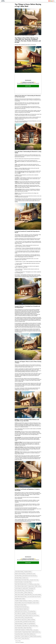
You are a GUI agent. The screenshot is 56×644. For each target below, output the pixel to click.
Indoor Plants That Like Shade (20, 596)
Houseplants (36, 629)
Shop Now (28, 86)
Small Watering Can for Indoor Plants (22, 579)
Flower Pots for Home (19, 592)
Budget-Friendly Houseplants (35, 636)
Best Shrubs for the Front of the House (30, 575)
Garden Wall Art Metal (19, 617)
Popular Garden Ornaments (20, 573)
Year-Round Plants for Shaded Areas (22, 609)
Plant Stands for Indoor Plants (20, 604)
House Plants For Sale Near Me (21, 619)
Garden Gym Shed (18, 615)
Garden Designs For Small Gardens (21, 588)
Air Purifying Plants (31, 611)
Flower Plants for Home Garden (21, 586)
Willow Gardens (38, 586)
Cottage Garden (31, 586)
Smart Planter (36, 600)
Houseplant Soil (32, 588)
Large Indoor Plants (18, 621)
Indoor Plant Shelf (28, 594)
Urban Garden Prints (29, 590)
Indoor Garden (36, 602)
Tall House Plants (29, 629)
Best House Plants (18, 577)
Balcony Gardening (31, 619)
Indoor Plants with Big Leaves (29, 634)
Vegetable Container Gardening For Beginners (23, 600)
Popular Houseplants (19, 623)
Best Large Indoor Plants (19, 590)
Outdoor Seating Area (28, 592)
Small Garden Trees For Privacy (21, 611)
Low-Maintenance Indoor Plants (33, 584)
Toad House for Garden (30, 573)
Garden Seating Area (25, 636)
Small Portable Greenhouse (20, 629)
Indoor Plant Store (25, 638)
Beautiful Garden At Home (20, 598)
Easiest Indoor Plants (28, 617)
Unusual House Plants (19, 634)
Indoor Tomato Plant (19, 627)
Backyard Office (18, 602)
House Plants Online (34, 625)
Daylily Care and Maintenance (29, 623)
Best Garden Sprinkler (37, 594)
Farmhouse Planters (28, 571)
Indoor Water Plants (27, 627)
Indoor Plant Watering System (20, 584)
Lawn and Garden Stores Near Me (34, 596)
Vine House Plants (18, 575)
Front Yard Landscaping (31, 613)
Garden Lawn (25, 577)
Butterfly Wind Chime (34, 579)
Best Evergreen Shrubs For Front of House (31, 615)
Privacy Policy (18, 640)
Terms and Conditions (19, 642)
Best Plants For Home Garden (29, 621)
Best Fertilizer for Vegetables (20, 613)
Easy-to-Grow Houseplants (27, 602)
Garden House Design (19, 571)
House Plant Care (26, 625)
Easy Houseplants (18, 625)
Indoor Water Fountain (19, 594)
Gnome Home (17, 636)
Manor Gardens (18, 638)
